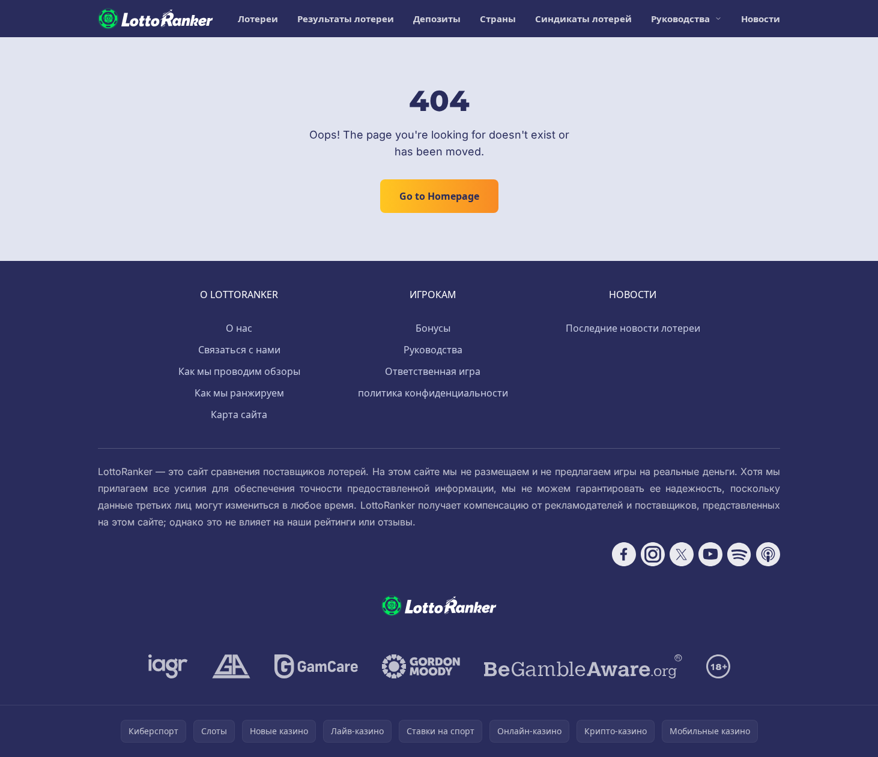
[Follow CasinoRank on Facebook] (624, 554)
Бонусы (433, 328)
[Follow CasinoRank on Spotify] (739, 554)
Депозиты (437, 19)
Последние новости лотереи (633, 328)
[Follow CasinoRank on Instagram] (653, 554)
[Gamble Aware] (583, 666)
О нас (239, 328)
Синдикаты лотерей (583, 19)
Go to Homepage (439, 196)
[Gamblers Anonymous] (231, 666)
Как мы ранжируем (239, 392)
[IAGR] (168, 666)
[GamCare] (316, 666)
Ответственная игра (432, 371)
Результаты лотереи (345, 19)
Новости (760, 19)
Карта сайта (239, 414)
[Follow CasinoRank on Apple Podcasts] (768, 554)
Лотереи (258, 19)
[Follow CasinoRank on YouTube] (710, 554)
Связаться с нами (239, 349)
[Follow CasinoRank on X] (682, 554)
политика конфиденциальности (433, 392)
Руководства (680, 19)
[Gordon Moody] (421, 666)
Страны (498, 19)
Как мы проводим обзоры (239, 371)
